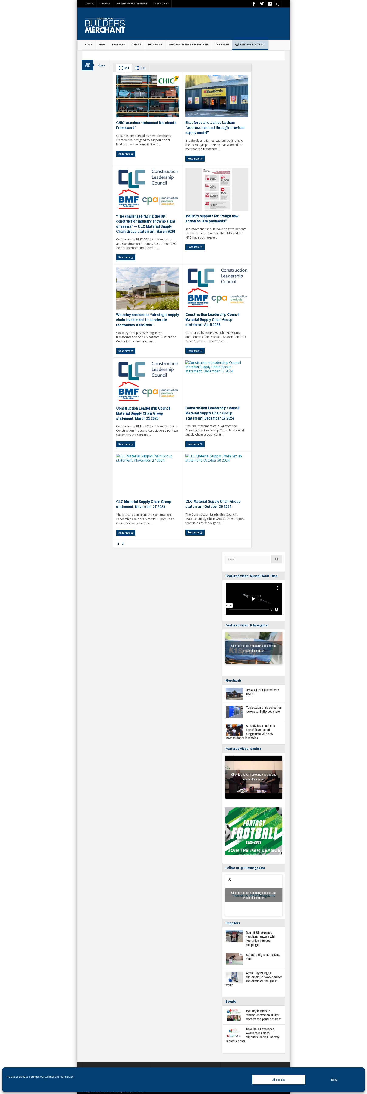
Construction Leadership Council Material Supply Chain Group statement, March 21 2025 (143, 413)
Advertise (105, 3)
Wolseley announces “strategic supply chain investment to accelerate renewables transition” (147, 319)
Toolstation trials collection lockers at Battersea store (264, 709)
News (102, 44)
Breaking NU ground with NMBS (262, 692)
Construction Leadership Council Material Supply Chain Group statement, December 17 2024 (212, 413)
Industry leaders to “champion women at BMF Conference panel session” (263, 1015)
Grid (126, 68)
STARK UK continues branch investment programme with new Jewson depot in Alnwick (250, 732)
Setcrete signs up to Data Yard (263, 957)
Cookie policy (160, 3)
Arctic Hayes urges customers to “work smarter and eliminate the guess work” (254, 979)
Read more (124, 153)
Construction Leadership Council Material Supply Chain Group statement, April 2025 (212, 319)
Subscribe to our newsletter (131, 3)
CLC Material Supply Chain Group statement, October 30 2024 (212, 504)
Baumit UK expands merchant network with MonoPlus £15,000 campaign (260, 938)
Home (88, 44)
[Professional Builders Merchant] (105, 23)
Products (155, 44)
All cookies (278, 1079)
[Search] (276, 559)
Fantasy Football (252, 44)
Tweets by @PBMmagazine (253, 895)
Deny (334, 1079)
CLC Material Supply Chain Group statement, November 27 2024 (143, 504)
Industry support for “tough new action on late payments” (211, 218)
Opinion (136, 44)
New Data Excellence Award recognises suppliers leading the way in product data (252, 1035)
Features (118, 44)
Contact (89, 3)
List (142, 68)
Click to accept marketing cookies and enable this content (253, 648)
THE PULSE (222, 44)
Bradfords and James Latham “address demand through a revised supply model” (215, 127)
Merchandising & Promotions (189, 44)
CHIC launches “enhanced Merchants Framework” (146, 125)
